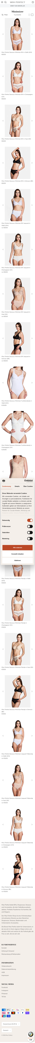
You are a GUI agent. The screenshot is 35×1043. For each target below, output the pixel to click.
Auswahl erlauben (17, 554)
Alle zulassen (17, 547)
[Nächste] (32, 34)
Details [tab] (17, 486)
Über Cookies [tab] (28, 486)
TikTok (4, 997)
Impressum (5, 975)
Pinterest (4, 994)
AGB (3, 972)
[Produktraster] (29, 15)
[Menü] (2, 2)
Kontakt (4, 948)
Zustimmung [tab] (6, 486)
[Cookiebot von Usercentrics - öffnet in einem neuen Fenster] (25, 481)
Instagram (5, 990)
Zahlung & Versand (8, 951)
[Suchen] (6, 2)
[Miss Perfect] (17, 2)
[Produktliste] (32, 15)
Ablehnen (17, 560)
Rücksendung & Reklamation (11, 954)
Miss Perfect (9, 1035)
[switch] (30, 526)
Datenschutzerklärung (9, 969)
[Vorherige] (3, 34)
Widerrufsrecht (6, 966)
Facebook (5, 987)
